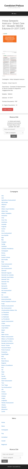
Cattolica (4, 246)
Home (3, 422)
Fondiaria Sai (5, 266)
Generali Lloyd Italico (7, 277)
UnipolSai (4, 400)
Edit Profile (4, 259)
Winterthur (4, 409)
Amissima (4, 215)
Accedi (3, 441)
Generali (3, 270)
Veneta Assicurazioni (7, 402)
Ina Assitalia (4, 297)
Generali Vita (5, 281)
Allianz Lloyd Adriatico (7, 209)
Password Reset (6, 347)
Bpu (2, 239)
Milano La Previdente (7, 339)
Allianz (3, 206)
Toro (2, 383)
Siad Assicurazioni (6, 380)
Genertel (3, 284)
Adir (2, 198)
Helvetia (3, 292)
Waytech (3, 407)
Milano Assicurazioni (7, 336)
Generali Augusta (6, 273)
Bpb (2, 237)
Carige (3, 244)
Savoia (3, 376)
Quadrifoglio (4, 354)
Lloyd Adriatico (5, 325)
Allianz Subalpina (6, 213)
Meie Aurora (4, 334)
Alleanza (3, 204)
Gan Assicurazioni (6, 268)
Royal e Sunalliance (7, 365)
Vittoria (3, 405)
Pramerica (4, 352)
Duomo (3, 255)
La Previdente (5, 319)
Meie (2, 332)
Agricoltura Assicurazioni (8, 200)
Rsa (2, 367)
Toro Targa (4, 385)
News (3, 426)
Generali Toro (5, 279)
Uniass (3, 391)
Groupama (4, 288)
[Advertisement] (14, 164)
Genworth (4, 286)
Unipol (3, 398)
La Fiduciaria (5, 312)
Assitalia (3, 224)
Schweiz (3, 378)
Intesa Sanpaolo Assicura (8, 301)
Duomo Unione (5, 257)
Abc (2, 195)
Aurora (3, 229)
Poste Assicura (5, 350)
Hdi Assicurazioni (6, 290)
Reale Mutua (5, 361)
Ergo (2, 262)
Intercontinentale (6, 299)
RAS (2, 356)
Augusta (3, 226)
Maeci (3, 330)
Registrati (4, 444)
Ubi (2, 389)
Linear (3, 323)
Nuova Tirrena (5, 345)
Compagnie (4, 251)
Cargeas (3, 242)
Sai (2, 369)
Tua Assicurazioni (6, 387)
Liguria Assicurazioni (7, 321)
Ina (2, 295)
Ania (2, 217)
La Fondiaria (5, 314)
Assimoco (4, 222)
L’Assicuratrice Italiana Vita (9, 310)
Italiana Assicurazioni (7, 306)
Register (3, 363)
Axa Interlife (4, 235)
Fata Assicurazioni (6, 264)
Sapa (2, 372)
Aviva (3, 231)
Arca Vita (4, 220)
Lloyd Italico (4, 328)
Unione (3, 396)
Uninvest (4, 394)
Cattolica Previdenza (7, 248)
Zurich (3, 411)
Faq (2, 433)
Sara (2, 374)
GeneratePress (16, 466)
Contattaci (4, 437)
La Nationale (5, 317)
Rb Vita (3, 358)
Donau (3, 253)
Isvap (2, 303)
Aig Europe (4, 202)
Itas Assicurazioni (6, 308)
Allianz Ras (4, 211)
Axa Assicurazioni (6, 233)
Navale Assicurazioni (7, 343)
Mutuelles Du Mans (6, 341)
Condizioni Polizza (14, 5)
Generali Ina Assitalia (7, 275)
